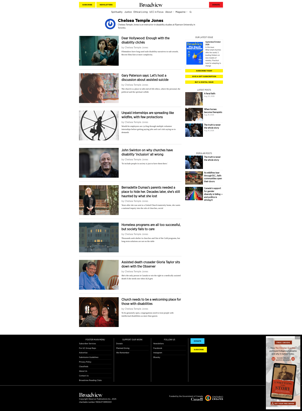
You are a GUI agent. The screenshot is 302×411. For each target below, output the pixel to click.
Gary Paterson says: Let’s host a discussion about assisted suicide (145, 77)
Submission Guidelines (88, 357)
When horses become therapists (213, 111)
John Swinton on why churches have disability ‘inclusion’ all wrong (147, 152)
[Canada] (197, 400)
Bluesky (156, 357)
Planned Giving (122, 348)
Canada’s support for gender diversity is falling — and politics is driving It (213, 194)
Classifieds (83, 366)
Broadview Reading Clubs (90, 380)
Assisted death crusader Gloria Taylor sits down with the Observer (151, 264)
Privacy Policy (85, 362)
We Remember (122, 352)
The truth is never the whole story (212, 126)
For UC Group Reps (87, 348)
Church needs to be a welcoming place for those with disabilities (151, 301)
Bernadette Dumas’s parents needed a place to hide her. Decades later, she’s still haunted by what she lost (151, 191)
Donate (119, 343)
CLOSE (297, 338)
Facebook (157, 348)
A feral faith (209, 93)
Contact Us (84, 375)
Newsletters (158, 343)
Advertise (83, 352)
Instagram (157, 352)
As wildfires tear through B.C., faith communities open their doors (213, 177)
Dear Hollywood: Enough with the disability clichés (146, 40)
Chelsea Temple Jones (136, 47)
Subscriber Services (87, 343)
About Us (83, 371)
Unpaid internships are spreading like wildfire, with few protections (148, 115)
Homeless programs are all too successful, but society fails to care (151, 227)
